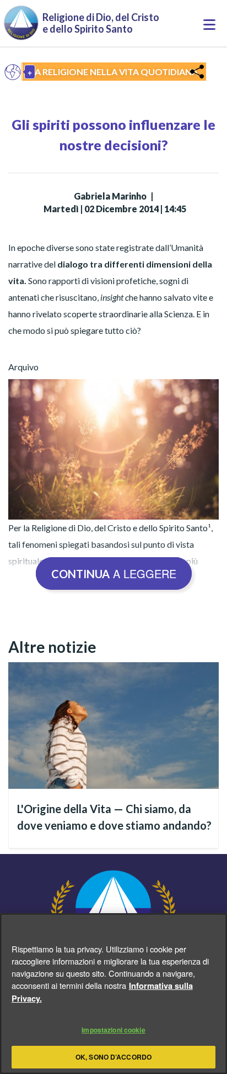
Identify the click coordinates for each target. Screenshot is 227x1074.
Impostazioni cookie (113, 1030)
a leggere (113, 573)
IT (15, 71)
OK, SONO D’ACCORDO (113, 1057)
